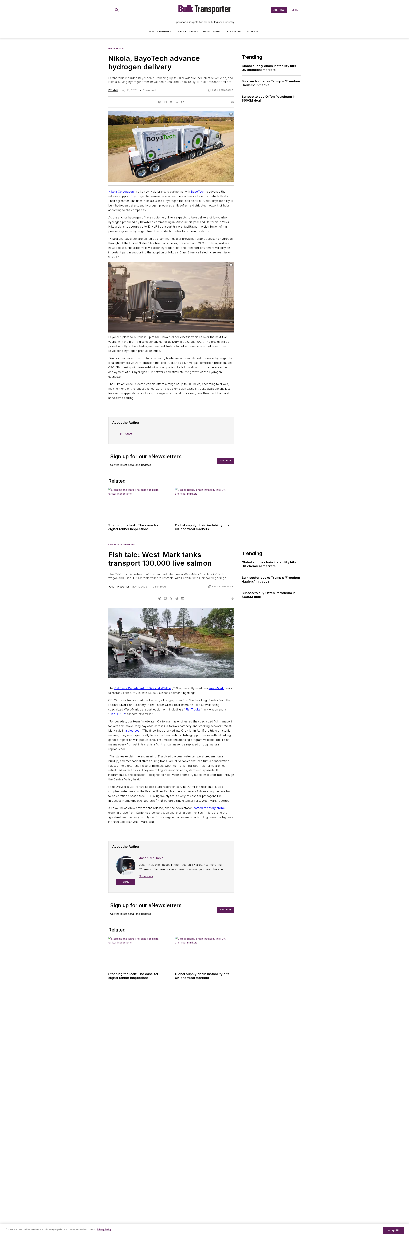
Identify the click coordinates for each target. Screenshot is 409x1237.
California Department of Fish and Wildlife (142, 688)
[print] (232, 102)
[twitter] (171, 102)
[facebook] (159, 102)
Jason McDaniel (118, 586)
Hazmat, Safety (188, 31)
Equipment (253, 31)
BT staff (113, 90)
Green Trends (211, 31)
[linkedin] (165, 102)
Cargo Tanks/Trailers (121, 544)
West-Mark (216, 688)
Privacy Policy (104, 1229)
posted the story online (209, 808)
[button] (110, 10)
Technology (234, 31)
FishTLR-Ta (117, 714)
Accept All (393, 1230)
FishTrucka (192, 709)
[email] (182, 102)
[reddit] (176, 102)
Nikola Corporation (121, 191)
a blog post (132, 730)
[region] (204, 1230)
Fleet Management (161, 31)
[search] (116, 10)
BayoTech (197, 191)
